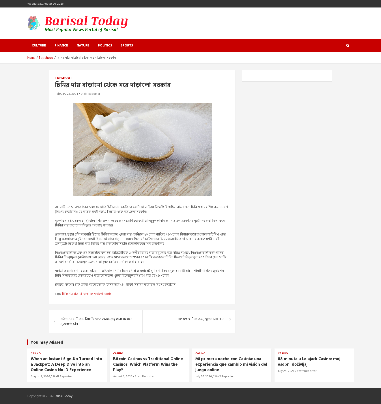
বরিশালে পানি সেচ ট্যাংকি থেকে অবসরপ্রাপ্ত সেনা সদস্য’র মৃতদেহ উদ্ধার (96, 322)
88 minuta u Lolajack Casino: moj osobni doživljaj (309, 362)
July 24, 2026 (286, 370)
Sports (127, 45)
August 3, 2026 (40, 376)
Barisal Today (63, 396)
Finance (61, 45)
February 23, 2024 (66, 93)
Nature (83, 45)
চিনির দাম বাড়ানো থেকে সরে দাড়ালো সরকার (86, 294)
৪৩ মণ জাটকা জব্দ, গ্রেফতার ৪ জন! (201, 319)
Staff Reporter (90, 93)
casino (36, 354)
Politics (105, 45)
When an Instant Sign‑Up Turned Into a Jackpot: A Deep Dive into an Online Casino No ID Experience (66, 364)
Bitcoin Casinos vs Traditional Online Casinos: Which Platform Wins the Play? (148, 364)
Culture (39, 45)
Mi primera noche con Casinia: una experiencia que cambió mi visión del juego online (231, 364)
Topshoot (63, 78)
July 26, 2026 (203, 376)
